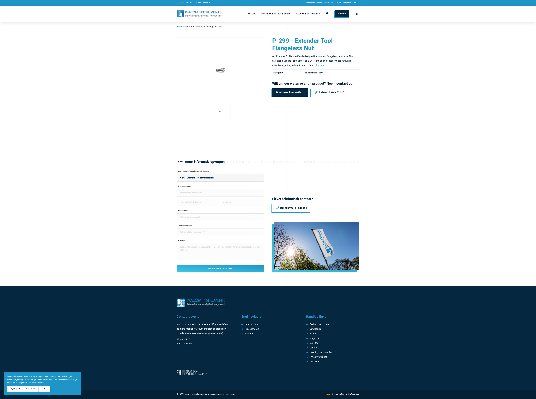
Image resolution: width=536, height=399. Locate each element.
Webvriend (354, 394)
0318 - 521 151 (186, 2)
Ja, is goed (15, 388)
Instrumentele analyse (314, 72)
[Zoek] (327, 14)
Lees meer (31, 388)
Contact (313, 347)
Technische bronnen (314, 2)
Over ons (314, 343)
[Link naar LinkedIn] (357, 13)
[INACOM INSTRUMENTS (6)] (200, 14)
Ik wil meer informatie (288, 92)
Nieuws (356, 2)
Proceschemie (252, 329)
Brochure (319, 65)
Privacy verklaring (318, 357)
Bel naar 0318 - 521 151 (332, 92)
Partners (249, 333)
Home (180, 26)
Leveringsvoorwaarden (321, 352)
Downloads (328, 2)
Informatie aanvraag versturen (220, 268)
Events (338, 2)
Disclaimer (315, 361)
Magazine (347, 2)
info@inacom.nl (204, 2)
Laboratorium (251, 324)
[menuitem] (314, 3)
